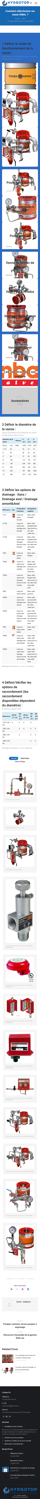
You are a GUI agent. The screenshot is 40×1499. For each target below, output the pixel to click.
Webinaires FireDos (16, 1453)
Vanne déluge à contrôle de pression (16, 1136)
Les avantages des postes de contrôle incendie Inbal (25, 1356)
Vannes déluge (20, 761)
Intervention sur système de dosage (22, 1468)
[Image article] (7, 1359)
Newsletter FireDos (16, 1461)
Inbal (14, 1278)
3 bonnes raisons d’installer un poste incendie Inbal (25, 1368)
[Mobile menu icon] (36, 3)
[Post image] (20, 785)
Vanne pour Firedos (18, 827)
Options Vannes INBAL (26, 945)
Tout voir (14, 758)
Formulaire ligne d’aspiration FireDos (22, 1475)
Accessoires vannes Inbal (13, 799)
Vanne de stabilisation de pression (15, 1215)
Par (21, 1278)
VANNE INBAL (24, 758)
